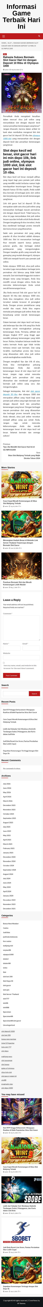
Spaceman (7, 1012)
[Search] (39, 36)
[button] (3, 36)
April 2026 (7, 797)
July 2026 (6, 784)
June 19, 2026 (14, 548)
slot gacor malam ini (9, 1076)
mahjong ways (6, 1056)
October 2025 (8, 814)
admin (7, 70)
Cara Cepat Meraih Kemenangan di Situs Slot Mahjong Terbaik (20, 720)
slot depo (4, 1051)
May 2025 (7, 835)
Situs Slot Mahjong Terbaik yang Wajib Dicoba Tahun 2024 (24, 455)
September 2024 (9, 870)
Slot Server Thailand (11, 994)
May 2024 (7, 887)
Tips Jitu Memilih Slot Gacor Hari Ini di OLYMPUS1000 (19, 447)
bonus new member (8, 1039)
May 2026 (7, 792)
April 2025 (7, 840)
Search (5, 685)
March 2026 (7, 801)
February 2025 (8, 848)
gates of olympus (7, 1068)
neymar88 (7, 950)
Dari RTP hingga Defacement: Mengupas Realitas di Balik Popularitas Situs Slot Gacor (20, 711)
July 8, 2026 (14, 1252)
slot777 (6, 999)
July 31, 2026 (14, 1132)
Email (25, 644)
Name (6, 644)
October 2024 (8, 866)
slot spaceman (6, 1060)
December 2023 (9, 900)
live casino (7, 941)
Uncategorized (9, 1025)
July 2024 (6, 878)
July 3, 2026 (14, 1291)
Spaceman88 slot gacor (12, 1021)
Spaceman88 (8, 1016)
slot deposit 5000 (8, 1031)
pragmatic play (7, 1084)
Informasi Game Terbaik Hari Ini (21, 16)
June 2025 (7, 831)
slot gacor (7, 985)
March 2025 (7, 844)
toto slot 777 (6, 1047)
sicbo (5, 968)
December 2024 (9, 857)
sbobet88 (7, 963)
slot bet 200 (7, 977)
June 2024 (7, 883)
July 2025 (6, 827)
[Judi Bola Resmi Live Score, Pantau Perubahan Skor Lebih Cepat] (21, 1231)
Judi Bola (6, 932)
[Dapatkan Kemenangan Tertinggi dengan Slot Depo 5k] (21, 1270)
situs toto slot (6, 1072)
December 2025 (9, 805)
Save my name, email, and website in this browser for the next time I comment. (20, 666)
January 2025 (8, 853)
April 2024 (7, 891)
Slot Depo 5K (8, 981)
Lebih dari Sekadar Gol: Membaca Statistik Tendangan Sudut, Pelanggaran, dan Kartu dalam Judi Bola (19, 731)
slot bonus (5, 1064)
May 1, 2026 (14, 587)
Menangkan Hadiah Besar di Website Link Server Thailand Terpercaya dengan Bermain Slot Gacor (20, 542)
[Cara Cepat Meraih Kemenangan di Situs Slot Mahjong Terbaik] (21, 484)
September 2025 (9, 818)
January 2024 (8, 896)
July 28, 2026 (14, 506)
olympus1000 (8, 954)
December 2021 (9, 909)
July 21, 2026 (14, 1213)
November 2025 (9, 810)
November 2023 (9, 904)
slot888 (6, 1007)
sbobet (6, 959)
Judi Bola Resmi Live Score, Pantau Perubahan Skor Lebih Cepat (20, 742)
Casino (5, 928)
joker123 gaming (7, 1043)
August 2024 (8, 874)
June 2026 (7, 788)
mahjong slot (8, 946)
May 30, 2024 (15, 70)
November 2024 (9, 861)
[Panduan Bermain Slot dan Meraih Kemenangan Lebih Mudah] (21, 566)
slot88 (5, 1003)
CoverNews (32, 1300)
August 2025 (8, 822)
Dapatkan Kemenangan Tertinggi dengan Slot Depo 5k (20, 752)
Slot (5, 54)
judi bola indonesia (10, 937)
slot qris (6, 990)
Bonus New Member (11, 924)
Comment (7, 613)
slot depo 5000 (7, 1088)
